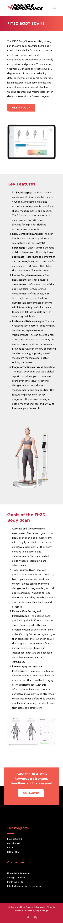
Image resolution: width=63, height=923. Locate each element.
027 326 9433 (16, 882)
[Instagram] (35, 918)
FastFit (10, 847)
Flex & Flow (13, 852)
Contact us (31, 793)
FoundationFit (14, 839)
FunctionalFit (14, 843)
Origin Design (41, 911)
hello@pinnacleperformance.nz (25, 886)
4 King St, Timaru (16, 878)
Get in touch (21, 107)
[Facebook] (28, 918)
